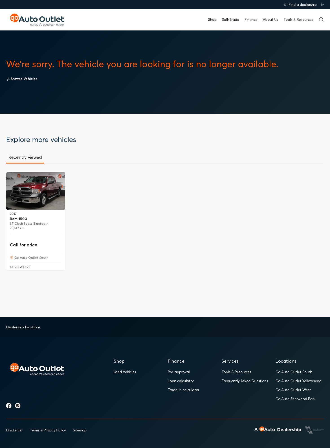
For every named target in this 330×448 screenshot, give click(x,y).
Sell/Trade (230, 19)
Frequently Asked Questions (245, 381)
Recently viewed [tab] (25, 157)
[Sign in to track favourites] (59, 177)
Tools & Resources (298, 19)
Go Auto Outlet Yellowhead (298, 381)
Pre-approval (179, 372)
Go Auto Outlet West (293, 390)
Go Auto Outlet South (293, 372)
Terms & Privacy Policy (48, 430)
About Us (270, 19)
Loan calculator (181, 381)
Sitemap (80, 430)
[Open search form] (321, 19)
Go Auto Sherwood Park (295, 398)
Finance (250, 19)
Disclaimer (14, 430)
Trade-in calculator (183, 390)
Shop (212, 19)
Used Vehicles (125, 372)
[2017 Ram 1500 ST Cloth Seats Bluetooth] (35, 191)
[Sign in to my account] (322, 4)
